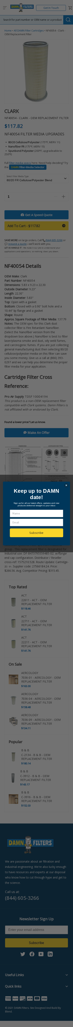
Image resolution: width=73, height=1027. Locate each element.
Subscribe (36, 533)
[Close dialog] (66, 485)
